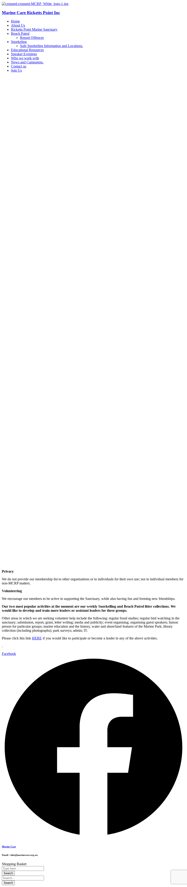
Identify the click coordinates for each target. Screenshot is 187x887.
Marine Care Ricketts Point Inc (31, 12)
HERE (37, 638)
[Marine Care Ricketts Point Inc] (35, 4)
